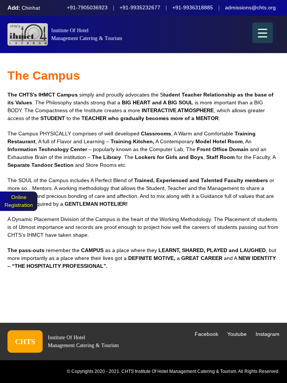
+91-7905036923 (87, 7)
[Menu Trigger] (262, 32)
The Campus (43, 75)
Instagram (268, 334)
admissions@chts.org (250, 7)
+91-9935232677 (140, 7)
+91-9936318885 (192, 7)
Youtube (237, 334)
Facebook (206, 334)
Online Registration (18, 201)
